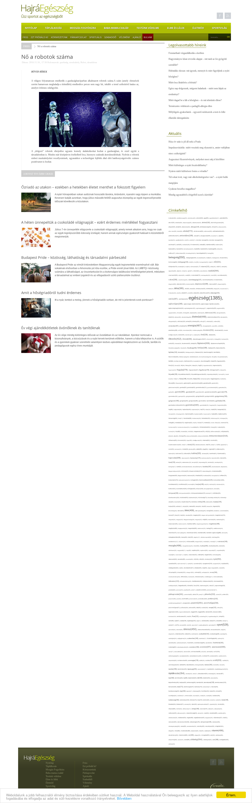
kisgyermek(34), (182, 475)
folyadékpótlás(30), (213, 374)
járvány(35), (192, 449)
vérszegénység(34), (175, 726)
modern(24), (182, 541)
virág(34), (171, 730)
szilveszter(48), (196, 651)
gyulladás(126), (220, 401)
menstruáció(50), (192, 532)
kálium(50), (187, 453)
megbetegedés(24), (202, 524)
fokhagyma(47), (215, 370)
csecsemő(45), (173, 275)
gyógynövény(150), (221, 396)
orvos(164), (214, 572)
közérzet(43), (184, 497)
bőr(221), (217, 262)
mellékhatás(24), (218, 528)
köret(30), (217, 488)
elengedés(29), (221, 312)
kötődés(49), (217, 493)
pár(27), (193, 590)
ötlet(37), (212, 585)
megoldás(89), (192, 528)
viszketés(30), (195, 730)
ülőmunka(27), (187, 708)
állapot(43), (172, 227)
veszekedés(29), (192, 726)
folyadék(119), (173, 374)
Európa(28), (225, 339)
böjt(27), (211, 262)
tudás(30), (209, 695)
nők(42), (202, 559)
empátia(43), (183, 326)
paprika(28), (187, 590)
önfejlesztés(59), (208, 581)
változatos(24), (181, 713)
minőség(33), (216, 537)
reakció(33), (205, 607)
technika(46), (179, 678)
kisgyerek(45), (173, 475)
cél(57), (218, 266)
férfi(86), (171, 361)
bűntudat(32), (195, 266)
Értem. (231, 794)
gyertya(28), (182, 396)
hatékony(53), (222, 414)
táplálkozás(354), (177, 673)
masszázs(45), (173, 524)
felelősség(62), (209, 352)
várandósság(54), (192, 713)
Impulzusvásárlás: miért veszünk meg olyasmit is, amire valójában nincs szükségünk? (199, 150)
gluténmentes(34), (174, 387)
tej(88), (185, 678)
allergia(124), (195, 227)
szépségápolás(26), (183, 647)
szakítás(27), (203, 638)
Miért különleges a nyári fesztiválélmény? (188, 165)
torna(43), (219, 691)
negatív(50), (208, 554)
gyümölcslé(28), (204, 405)
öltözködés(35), (200, 576)
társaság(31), (212, 673)
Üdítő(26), (179, 708)
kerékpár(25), (219, 462)
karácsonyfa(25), (206, 458)
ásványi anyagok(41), (216, 240)
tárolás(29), (189, 673)
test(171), (180, 687)
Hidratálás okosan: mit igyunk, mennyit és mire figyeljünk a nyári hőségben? (199, 73)
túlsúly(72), (193, 700)
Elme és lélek (175, 28)
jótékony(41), (220, 449)
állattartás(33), (186, 227)
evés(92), (172, 343)
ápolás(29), (172, 240)
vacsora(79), (204, 708)
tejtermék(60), (192, 678)
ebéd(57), (185, 293)
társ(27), (195, 673)
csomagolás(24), (206, 275)
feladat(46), (181, 352)
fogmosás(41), (217, 365)
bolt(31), (191, 262)
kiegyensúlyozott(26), (175, 471)
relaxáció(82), (217, 612)
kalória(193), (196, 453)
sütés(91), (188, 634)
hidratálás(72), (180, 422)
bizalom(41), (224, 257)
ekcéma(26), (201, 312)
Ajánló (137, 37)
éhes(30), (180, 312)
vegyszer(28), (209, 717)
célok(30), (224, 266)
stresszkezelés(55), (204, 629)
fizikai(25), (195, 365)
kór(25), (207, 484)
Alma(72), (215, 227)
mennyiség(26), (182, 532)
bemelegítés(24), (191, 253)
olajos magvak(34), (213, 568)
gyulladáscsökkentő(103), (177, 405)
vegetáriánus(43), (199, 717)
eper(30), (215, 326)
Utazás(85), (172, 709)
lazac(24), (210, 506)
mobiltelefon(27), (174, 541)
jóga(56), (205, 449)
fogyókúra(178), (204, 370)
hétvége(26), (224, 418)
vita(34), (201, 730)
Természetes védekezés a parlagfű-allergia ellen (190, 106)
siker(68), (219, 620)
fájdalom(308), (204, 343)
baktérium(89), (211, 244)
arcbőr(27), (192, 240)
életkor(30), (178, 317)
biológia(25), (216, 257)
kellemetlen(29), (187, 462)
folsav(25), (223, 370)
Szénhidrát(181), (218, 643)
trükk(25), (203, 695)
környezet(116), (174, 493)
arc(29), (186, 240)
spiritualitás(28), (204, 625)
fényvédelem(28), (223, 356)
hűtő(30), (191, 431)
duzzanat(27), (224, 288)
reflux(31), (220, 607)
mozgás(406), (176, 545)
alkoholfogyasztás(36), (217, 222)
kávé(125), (172, 462)
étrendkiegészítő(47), (200, 339)
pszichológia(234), (211, 603)
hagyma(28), (213, 405)
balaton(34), (219, 244)
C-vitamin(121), (204, 266)
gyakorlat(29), (223, 387)
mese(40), (184, 537)
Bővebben (124, 798)
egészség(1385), (206, 297)
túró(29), (213, 700)
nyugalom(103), (208, 563)
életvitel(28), (224, 317)
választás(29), (218, 708)
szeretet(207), (206, 647)
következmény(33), (174, 497)
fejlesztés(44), (220, 348)
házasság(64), (173, 418)
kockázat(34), (207, 475)
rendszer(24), (173, 616)
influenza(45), (173, 440)
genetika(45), (207, 383)
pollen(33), (225, 594)
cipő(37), (190, 271)
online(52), (198, 572)
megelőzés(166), (214, 524)
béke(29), (220, 249)
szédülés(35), (173, 642)
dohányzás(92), (201, 288)
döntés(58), (210, 288)
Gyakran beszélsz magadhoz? (182, 188)
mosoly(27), (213, 541)
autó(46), (179, 244)
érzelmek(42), (219, 330)
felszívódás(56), (174, 356)
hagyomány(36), (222, 405)
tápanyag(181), (192, 669)
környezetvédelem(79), (198, 493)
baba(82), (203, 244)
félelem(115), (199, 352)
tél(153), (200, 678)
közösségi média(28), (214, 497)
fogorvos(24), (173, 370)
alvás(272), (188, 231)
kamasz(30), (205, 453)
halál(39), (214, 409)
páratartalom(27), (212, 590)
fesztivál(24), (197, 361)
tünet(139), (225, 700)
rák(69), (198, 607)
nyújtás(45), (225, 563)
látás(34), (199, 506)
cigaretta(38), (173, 271)
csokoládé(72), (196, 275)
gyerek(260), (180, 392)
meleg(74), (209, 528)
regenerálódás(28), (185, 612)
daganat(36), (173, 284)
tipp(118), (183, 691)
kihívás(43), (185, 471)
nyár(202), (217, 559)
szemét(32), (209, 642)
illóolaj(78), (182, 436)
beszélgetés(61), (202, 253)
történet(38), (189, 695)
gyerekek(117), (191, 392)
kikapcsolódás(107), (196, 471)
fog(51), (200, 365)
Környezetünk (59, 37)
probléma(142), (213, 599)
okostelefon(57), (189, 568)
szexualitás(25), (179, 651)
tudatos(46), (216, 695)
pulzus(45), (192, 607)
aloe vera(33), (173, 231)
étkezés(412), (176, 339)
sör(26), (189, 625)
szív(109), (217, 651)
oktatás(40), (198, 568)
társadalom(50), (203, 673)
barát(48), (197, 249)
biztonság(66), (173, 262)
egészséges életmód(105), (192, 304)
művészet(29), (173, 550)
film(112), (172, 365)
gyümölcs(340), (192, 405)
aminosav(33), (208, 231)
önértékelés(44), (197, 581)
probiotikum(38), (203, 598)
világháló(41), (219, 726)
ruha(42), (221, 616)
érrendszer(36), (188, 330)
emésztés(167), (174, 326)
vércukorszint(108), (183, 722)
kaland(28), (172, 453)
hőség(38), (214, 427)
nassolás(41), (193, 554)
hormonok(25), (173, 427)
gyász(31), (172, 392)
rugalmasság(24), (213, 616)
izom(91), (172, 449)
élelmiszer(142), (211, 313)
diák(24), (171, 288)
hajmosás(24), (196, 409)
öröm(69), (190, 585)
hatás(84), (214, 414)
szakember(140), (193, 638)
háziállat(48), (187, 418)
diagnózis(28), (222, 284)
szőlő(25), (202, 660)
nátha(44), (201, 554)
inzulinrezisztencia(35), (175, 444)
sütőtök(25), (195, 634)
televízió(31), (214, 678)
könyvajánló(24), (209, 488)
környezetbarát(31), (185, 493)
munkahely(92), (214, 546)
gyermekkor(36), (173, 396)
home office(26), (216, 422)
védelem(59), (182, 717)
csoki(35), (188, 275)
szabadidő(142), (204, 634)
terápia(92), (183, 682)
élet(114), (172, 317)
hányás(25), (172, 414)
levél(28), (217, 510)
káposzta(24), (186, 458)
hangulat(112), (221, 409)
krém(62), (194, 502)
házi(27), (180, 418)
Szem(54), (190, 642)
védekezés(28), (173, 717)
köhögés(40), (191, 488)
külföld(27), (179, 506)
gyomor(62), (203, 401)
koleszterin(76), (174, 480)
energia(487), (195, 325)
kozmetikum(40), (181, 488)
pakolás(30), (172, 590)
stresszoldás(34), (216, 629)
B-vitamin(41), (195, 244)
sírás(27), (225, 620)
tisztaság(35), (197, 691)
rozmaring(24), (203, 616)
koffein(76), (223, 475)
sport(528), (223, 624)
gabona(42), (188, 383)
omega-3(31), (190, 572)
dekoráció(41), (181, 284)
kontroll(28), (191, 484)
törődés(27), (181, 695)
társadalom (92, 62)
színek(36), (210, 651)
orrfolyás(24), (206, 572)
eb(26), (179, 293)
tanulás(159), (173, 669)
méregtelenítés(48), (175, 537)
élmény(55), (196, 321)
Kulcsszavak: (53, 62)
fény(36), (215, 356)
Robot (83, 62)
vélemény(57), (218, 717)
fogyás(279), (183, 370)
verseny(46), (216, 722)
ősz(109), (197, 585)
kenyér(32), (195, 462)
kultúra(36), (209, 502)
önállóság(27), (209, 576)
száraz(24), (221, 638)
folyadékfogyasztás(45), (199, 374)
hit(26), (195, 422)
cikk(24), (179, 271)
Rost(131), (195, 616)
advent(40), (200, 218)
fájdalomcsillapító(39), (218, 343)
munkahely (74, 62)
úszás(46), (221, 704)
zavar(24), (181, 739)
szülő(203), (217, 660)
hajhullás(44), (187, 409)
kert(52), (179, 466)
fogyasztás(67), (194, 370)
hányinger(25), (180, 414)
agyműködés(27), (214, 218)
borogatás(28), (204, 262)
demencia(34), (190, 284)
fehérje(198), (202, 348)
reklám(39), (209, 612)
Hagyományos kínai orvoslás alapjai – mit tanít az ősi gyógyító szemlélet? (198, 62)
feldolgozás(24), (190, 352)
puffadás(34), (184, 607)
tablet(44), (183, 664)
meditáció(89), (191, 524)
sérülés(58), (205, 620)
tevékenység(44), (174, 691)
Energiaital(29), (207, 326)
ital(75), (208, 444)
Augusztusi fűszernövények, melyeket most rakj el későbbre (196, 159)
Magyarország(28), (189, 519)
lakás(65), (192, 506)
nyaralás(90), (173, 563)
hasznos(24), (207, 414)
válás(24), (211, 708)
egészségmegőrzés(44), (176, 308)
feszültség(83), (206, 361)
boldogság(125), (183, 262)
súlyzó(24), (172, 634)
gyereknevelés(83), (211, 392)
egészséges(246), (176, 304)
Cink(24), (185, 271)
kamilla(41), (213, 453)
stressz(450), (190, 629)
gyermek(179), (222, 392)
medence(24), (182, 524)
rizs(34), (189, 616)
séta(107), (212, 621)
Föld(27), (176, 378)
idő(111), (208, 431)
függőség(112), (215, 379)
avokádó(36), (186, 244)
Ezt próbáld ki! (39, 37)
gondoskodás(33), (213, 387)
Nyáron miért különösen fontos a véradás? (188, 171)
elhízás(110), (182, 321)
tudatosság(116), (174, 700)
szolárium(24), (223, 656)
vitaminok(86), (183, 735)
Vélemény (124, 37)
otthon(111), (184, 577)
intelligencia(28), (198, 440)
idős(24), (171, 436)
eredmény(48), (173, 330)
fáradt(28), (184, 348)
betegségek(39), (191, 257)
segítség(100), (191, 621)
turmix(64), (206, 700)
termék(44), (200, 682)
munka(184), (204, 546)
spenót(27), (195, 625)
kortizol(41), (172, 488)
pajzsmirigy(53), (220, 585)
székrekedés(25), (182, 642)
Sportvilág (219, 28)
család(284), (213, 271)
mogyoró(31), (199, 541)
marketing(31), (220, 519)
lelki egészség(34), (201, 510)
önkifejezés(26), (173, 585)
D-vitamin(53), (218, 279)
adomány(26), (192, 218)
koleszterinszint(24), (185, 480)
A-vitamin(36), (173, 218)
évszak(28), (178, 343)
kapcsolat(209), (175, 458)
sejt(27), (199, 620)
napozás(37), (212, 550)
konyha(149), (200, 484)
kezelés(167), (207, 467)
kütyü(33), (186, 506)
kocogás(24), (216, 475)
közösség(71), (203, 497)
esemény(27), (189, 334)
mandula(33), (212, 519)
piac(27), (202, 594)
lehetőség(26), (173, 510)
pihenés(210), (210, 594)
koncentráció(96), (218, 480)
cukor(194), (173, 280)
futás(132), (197, 379)
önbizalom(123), (174, 581)
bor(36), (196, 262)
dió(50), (187, 288)
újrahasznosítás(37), (203, 704)
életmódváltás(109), (214, 317)
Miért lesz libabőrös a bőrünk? (183, 82)
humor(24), (172, 431)
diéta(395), (179, 288)
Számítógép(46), (212, 638)
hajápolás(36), (178, 409)
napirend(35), (204, 550)
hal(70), (202, 409)
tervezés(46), (173, 686)
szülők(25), (225, 660)
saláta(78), (183, 620)
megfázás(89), (173, 528)
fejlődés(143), (173, 352)
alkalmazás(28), (197, 222)
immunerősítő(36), (203, 436)
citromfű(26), (204, 271)
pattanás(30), (188, 594)
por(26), (179, 598)
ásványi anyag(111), (202, 240)
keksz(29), (179, 462)
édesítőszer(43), (205, 293)
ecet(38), (191, 293)
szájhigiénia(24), (182, 638)
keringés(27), (173, 466)
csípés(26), (181, 275)
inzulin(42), (214, 440)
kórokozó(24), (221, 484)
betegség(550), (177, 257)
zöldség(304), (196, 739)
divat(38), (193, 288)
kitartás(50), (199, 475)
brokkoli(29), (181, 266)
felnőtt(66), (217, 352)
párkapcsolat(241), (176, 594)
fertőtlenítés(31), (179, 361)
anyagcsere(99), (205, 236)
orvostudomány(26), (175, 576)
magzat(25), (199, 519)
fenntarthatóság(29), (205, 356)
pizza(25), (219, 594)
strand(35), (179, 629)
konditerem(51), (174, 484)
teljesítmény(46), (174, 682)
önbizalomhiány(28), (186, 581)
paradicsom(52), (201, 590)
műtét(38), (222, 546)
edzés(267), (174, 299)
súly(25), (223, 629)
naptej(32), (172, 554)
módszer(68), (190, 541)
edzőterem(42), (184, 299)
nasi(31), (186, 554)
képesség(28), (203, 462)
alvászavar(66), (199, 231)
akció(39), (172, 222)
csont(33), (214, 275)
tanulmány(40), (182, 669)
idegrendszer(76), (199, 431)
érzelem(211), (209, 330)
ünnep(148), (196, 709)
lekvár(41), (181, 510)
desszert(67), (213, 284)
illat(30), (176, 436)
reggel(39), (194, 612)
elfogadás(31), (173, 321)
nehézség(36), (216, 554)
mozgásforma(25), (188, 546)
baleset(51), (172, 249)
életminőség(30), (187, 317)
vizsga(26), (198, 735)
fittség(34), (188, 365)
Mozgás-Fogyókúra (83, 28)
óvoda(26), (191, 576)
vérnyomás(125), (206, 722)
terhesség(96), (191, 682)
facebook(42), (186, 343)
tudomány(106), (185, 700)
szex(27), (171, 651)
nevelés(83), (182, 559)
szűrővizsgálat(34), (174, 664)
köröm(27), (209, 493)
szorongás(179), (193, 660)
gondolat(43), (191, 387)
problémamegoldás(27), (176, 603)
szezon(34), (187, 651)
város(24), (201, 713)
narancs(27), (179, 554)
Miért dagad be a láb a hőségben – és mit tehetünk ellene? (195, 100)
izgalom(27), (224, 444)
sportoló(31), (172, 629)
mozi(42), (197, 546)
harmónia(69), (189, 414)
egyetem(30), (221, 308)
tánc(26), (222, 664)
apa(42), (221, 235)
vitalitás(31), (208, 730)
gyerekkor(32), (200, 392)
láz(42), (204, 506)
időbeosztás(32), (216, 431)
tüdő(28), (218, 700)
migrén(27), (197, 537)
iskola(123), (191, 445)
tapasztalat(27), (202, 669)
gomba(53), (183, 387)
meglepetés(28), (183, 528)
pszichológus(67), (174, 607)
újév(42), (194, 704)
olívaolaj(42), (173, 572)
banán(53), (179, 249)
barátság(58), (212, 249)
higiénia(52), (189, 422)
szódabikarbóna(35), (196, 656)
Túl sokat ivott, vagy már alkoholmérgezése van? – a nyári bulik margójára (198, 180)
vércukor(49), (173, 722)
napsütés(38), (221, 550)
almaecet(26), (222, 227)
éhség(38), (186, 312)
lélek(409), (190, 510)
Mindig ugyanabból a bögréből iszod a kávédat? (191, 194)
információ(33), (182, 440)
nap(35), (189, 550)
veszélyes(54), (210, 726)
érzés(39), (181, 334)
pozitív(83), (185, 598)
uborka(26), (188, 704)
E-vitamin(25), (173, 293)
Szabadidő (110, 37)
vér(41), (225, 717)
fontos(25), (222, 374)
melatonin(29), (201, 528)
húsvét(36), (184, 431)
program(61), (187, 603)
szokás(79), (206, 656)
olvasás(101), (181, 572)
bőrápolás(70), (173, 266)
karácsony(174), (195, 458)
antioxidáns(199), (187, 236)
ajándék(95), (224, 218)
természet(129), (209, 682)
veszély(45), (201, 726)
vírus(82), (177, 730)
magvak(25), (172, 519)
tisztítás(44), (205, 691)
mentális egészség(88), (214, 533)
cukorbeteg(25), (183, 279)
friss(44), (190, 378)
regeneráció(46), (174, 612)
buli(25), (188, 266)
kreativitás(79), (186, 502)
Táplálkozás (53, 28)
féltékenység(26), (184, 356)
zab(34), (213, 735)
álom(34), (180, 231)
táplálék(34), (211, 669)
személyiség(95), (200, 643)
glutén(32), (215, 383)
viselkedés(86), (186, 731)
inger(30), (190, 440)
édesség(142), (215, 293)
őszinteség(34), (204, 585)
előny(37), (203, 321)
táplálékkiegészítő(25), (221, 669)
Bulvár (148, 37)
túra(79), (200, 700)
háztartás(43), (206, 418)
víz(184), (191, 735)
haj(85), (171, 409)
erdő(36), (220, 326)
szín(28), (204, 651)
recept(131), (213, 607)
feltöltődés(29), (194, 356)
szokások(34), (214, 656)
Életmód (198, 28)
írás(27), (184, 444)
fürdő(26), (223, 378)
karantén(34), (216, 458)
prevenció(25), (193, 598)
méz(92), (191, 537)
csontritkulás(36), (222, 275)
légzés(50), (216, 506)
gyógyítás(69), (200, 396)
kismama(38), (191, 475)
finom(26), (178, 365)
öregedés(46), (182, 585)
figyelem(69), (221, 361)
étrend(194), (188, 339)
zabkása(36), (219, 735)
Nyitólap (31, 28)
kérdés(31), (211, 462)
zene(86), (187, 740)
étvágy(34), (217, 339)
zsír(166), (215, 740)
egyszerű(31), (173, 312)
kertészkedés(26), (187, 466)
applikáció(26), (180, 240)
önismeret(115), (218, 581)
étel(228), (205, 335)
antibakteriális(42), (218, 231)
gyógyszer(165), (174, 401)
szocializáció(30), (185, 656)
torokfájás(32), (173, 695)
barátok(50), (204, 249)
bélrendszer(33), (181, 253)
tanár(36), (216, 664)
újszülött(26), (214, 704)
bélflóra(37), (172, 253)
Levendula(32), (224, 510)
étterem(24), (210, 339)
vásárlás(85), (213, 713)
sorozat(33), (183, 625)
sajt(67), (177, 620)
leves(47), (172, 515)
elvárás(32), (210, 321)
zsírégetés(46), (224, 739)
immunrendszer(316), (218, 436)
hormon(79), (224, 422)
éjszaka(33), (193, 312)
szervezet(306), (219, 647)
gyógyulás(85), (194, 401)
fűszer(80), (172, 383)
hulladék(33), (221, 427)
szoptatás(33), (173, 660)
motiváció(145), (222, 541)
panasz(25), (180, 590)
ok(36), (181, 568)
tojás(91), (213, 691)
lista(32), (178, 515)
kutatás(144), (217, 502)
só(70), (177, 625)
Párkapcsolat (78, 37)
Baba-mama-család (116, 28)
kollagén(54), (195, 480)
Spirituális (95, 37)
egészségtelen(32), (190, 308)
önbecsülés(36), (218, 576)
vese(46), (184, 726)
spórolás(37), (213, 625)
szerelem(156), (194, 647)
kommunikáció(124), (206, 480)
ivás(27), (213, 444)
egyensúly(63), (212, 308)
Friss (25, 37)
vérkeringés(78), (195, 722)
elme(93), (189, 321)
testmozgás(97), (189, 687)
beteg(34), (211, 253)
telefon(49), (207, 678)
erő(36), (180, 330)
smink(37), (172, 625)
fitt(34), (183, 365)
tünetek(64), (172, 704)
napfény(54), (196, 550)
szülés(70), (209, 660)
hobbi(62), (207, 422)
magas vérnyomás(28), (208, 515)
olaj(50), (205, 568)
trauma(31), (196, 695)
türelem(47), (180, 704)
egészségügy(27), (201, 308)
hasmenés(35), (198, 414)
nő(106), (196, 559)
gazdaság (64, 62)
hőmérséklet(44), (205, 427)
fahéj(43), (194, 343)
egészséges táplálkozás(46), (210, 304)
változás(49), (173, 713)
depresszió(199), (202, 284)
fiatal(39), (214, 361)
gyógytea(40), (184, 401)
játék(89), (199, 449)
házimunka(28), (197, 418)
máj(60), (205, 519)
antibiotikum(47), (174, 235)
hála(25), (208, 409)
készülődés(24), (198, 466)
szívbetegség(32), (174, 656)
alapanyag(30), (187, 222)
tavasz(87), (220, 673)
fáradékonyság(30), (175, 348)
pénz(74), (196, 594)
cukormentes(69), (208, 279)
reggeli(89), (202, 612)
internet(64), (206, 440)
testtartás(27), (207, 686)
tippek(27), (189, 691)
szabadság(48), (215, 634)
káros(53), (223, 458)
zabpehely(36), (173, 739)
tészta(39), (214, 686)
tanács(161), (209, 665)
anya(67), (197, 235)
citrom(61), (196, 271)
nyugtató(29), (217, 563)
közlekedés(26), (193, 497)
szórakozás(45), (182, 660)
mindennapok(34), (206, 537)
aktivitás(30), (179, 222)
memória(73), (173, 532)
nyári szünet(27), (182, 563)
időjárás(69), (225, 431)
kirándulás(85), (217, 471)
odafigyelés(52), (174, 568)
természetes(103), (220, 682)
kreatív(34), (178, 502)
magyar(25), (180, 519)
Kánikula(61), (221, 453)
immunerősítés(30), (192, 436)
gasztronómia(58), (197, 383)
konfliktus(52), (183, 484)
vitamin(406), (218, 730)
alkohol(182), (206, 222)
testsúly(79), (199, 686)
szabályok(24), (173, 638)
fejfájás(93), (212, 348)
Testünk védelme (148, 28)
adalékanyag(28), (182, 218)
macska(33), (189, 515)
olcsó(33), (222, 568)
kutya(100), (172, 506)
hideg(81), (172, 422)
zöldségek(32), (207, 739)
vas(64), (206, 713)
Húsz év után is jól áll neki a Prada (185, 141)
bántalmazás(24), (188, 249)
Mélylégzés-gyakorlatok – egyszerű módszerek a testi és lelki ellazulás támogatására (197, 115)
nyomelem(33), (198, 563)
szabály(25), (223, 634)
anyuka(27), (215, 235)
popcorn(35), (173, 598)
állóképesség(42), (206, 227)
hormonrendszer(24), (184, 427)
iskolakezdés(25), (200, 444)
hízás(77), (200, 422)
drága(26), (217, 288)
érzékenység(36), (198, 330)
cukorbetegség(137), (195, 280)
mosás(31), (206, 541)
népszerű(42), (173, 559)
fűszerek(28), (180, 383)
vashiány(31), (222, 713)
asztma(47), (172, 244)
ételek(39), (212, 334)
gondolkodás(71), (201, 387)
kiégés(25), (224, 466)
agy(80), (206, 218)
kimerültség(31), (207, 471)
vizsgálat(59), (205, 735)
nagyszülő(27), (181, 550)
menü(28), (225, 532)
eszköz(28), (197, 334)
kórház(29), (213, 484)
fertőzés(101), (188, 361)
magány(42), (197, 515)
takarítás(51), (190, 664)
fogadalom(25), (208, 365)
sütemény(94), (180, 634)
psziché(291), (197, 603)
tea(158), (172, 678)
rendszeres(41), (182, 616)
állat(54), (179, 227)
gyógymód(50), (210, 396)
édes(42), (197, 293)
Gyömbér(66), (211, 401)
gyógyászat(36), (191, 396)
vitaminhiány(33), (174, 735)
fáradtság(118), (192, 348)
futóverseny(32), (206, 378)
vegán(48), (190, 717)
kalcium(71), (180, 453)
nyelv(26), (190, 563)
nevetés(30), (190, 559)
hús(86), (178, 431)
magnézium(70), (220, 515)
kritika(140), (202, 502)
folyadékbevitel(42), (184, 374)
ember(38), (217, 321)
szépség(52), (173, 647)
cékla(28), (213, 266)
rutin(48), (171, 620)
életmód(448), (200, 316)
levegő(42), (210, 510)
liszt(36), (183, 515)
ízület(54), (185, 449)
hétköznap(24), (215, 418)
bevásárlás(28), (201, 257)
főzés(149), (183, 379)
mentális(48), (202, 532)
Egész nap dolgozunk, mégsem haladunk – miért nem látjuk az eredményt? (197, 91)
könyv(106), (200, 489)
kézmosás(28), (216, 466)
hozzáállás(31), (195, 427)
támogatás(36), (200, 664)
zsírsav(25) (172, 744)
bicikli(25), (209, 257)
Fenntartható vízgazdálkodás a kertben (186, 53)
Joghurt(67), (212, 449)
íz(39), (218, 444)
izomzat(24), (178, 449)
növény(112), (209, 559)
